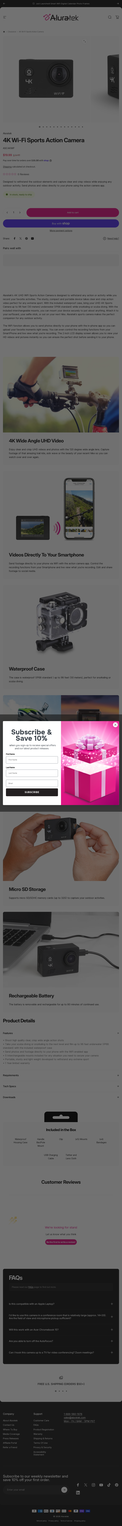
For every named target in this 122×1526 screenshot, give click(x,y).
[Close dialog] (115, 724)
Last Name (10, 767)
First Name (10, 754)
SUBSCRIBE (32, 792)
